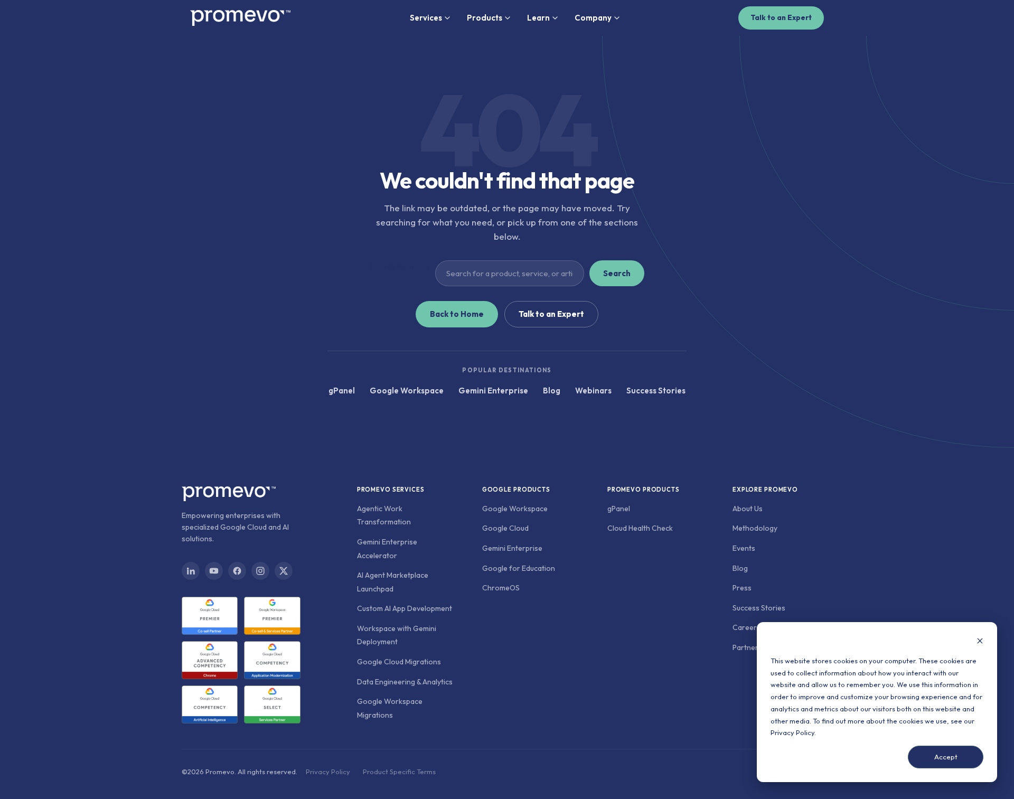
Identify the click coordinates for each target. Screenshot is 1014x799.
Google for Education (518, 568)
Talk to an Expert (781, 17)
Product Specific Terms (399, 771)
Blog (551, 391)
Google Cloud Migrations (399, 661)
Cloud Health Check (640, 528)
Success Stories (656, 391)
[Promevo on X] (284, 571)
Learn (538, 18)
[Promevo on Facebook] (237, 571)
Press (742, 588)
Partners (747, 647)
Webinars (593, 391)
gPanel (341, 391)
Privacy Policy (792, 732)
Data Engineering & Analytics (405, 682)
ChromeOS (501, 588)
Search (617, 273)
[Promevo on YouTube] (214, 571)
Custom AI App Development (404, 608)
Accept (945, 757)
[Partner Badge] (210, 616)
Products (484, 18)
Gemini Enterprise (493, 391)
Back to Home (457, 314)
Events (744, 548)
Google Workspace (407, 391)
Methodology (755, 528)
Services (426, 18)
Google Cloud (505, 528)
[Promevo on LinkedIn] (191, 571)
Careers (746, 627)
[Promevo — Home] (240, 18)
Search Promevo (400, 266)
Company (593, 18)
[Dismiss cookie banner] (980, 642)
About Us (748, 508)
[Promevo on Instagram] (260, 571)
